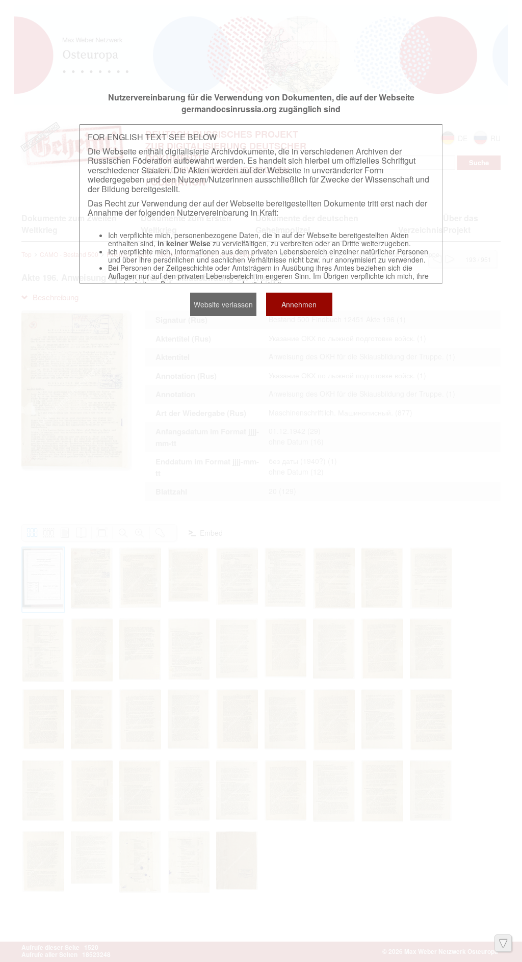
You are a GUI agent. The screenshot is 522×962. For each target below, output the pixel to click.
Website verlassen (223, 304)
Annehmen (299, 304)
